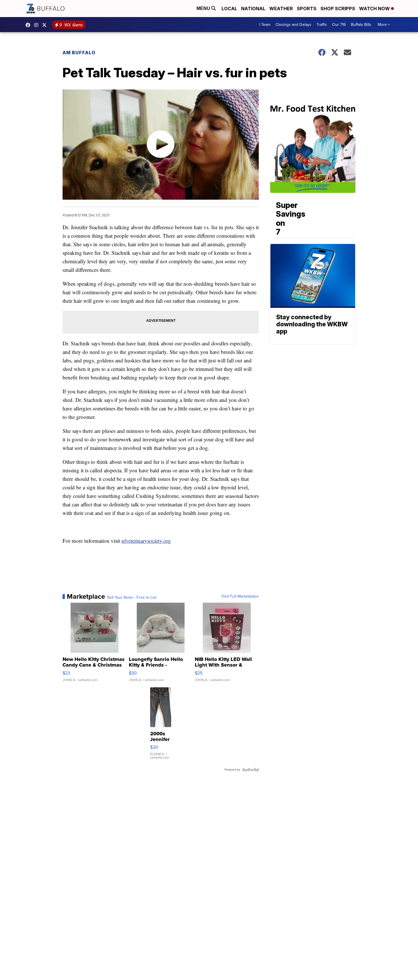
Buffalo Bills (361, 25)
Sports (306, 8)
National (253, 8)
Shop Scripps (337, 8)
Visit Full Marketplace (240, 596)
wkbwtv (29, 25)
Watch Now (375, 8)
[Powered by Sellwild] (250, 770)
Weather (281, 8)
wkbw (37, 25)
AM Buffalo (79, 52)
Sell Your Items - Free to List (131, 598)
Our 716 (339, 25)
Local (229, 8)
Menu (203, 8)
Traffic (321, 25)
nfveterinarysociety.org (146, 540)
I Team (264, 25)
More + (384, 25)
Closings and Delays (293, 25)
